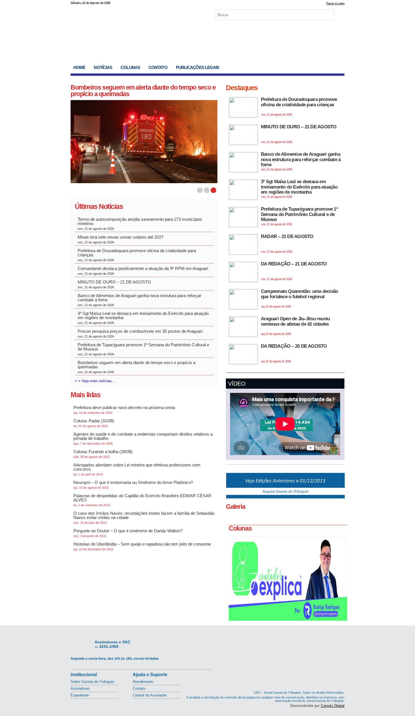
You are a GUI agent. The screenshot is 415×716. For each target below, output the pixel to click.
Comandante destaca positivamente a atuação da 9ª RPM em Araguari (143, 270)
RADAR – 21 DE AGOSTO (287, 243)
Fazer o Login (335, 3)
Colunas (130, 67)
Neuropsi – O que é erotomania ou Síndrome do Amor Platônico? (133, 484)
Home (79, 67)
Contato (157, 67)
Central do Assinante (150, 695)
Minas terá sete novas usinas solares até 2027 (121, 239)
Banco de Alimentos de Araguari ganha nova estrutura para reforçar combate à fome (139, 300)
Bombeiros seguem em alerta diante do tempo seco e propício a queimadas (143, 91)
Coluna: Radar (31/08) (93, 423)
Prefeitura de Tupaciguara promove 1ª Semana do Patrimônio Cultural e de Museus (143, 349)
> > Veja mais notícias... (95, 381)
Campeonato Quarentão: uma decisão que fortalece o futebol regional (299, 298)
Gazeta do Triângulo (130, 14)
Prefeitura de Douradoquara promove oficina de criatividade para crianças (137, 255)
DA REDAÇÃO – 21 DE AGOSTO (294, 271)
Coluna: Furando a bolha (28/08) (102, 453)
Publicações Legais (197, 67)
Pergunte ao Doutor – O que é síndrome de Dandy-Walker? (127, 533)
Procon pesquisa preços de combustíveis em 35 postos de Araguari (140, 333)
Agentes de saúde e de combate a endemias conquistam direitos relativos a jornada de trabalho (143, 438)
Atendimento (143, 682)
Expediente (80, 695)
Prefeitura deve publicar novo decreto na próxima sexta (124, 409)
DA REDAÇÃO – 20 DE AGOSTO (294, 353)
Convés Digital (332, 706)
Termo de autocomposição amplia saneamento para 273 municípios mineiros (140, 223)
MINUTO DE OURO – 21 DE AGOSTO (114, 284)
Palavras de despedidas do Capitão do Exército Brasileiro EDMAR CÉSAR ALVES (142, 500)
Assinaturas (80, 688)
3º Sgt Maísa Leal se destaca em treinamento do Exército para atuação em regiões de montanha (143, 318)
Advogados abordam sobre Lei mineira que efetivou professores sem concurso (136, 469)
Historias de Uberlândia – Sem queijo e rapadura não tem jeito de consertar (142, 546)
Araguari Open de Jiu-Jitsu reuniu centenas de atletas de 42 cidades (295, 326)
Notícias (103, 67)
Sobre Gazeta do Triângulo (92, 682)
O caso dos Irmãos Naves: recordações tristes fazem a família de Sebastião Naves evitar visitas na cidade (144, 517)
